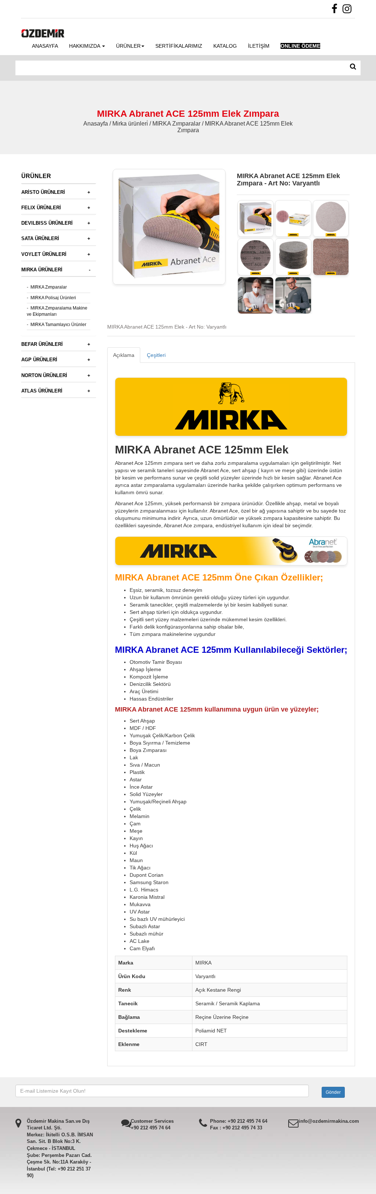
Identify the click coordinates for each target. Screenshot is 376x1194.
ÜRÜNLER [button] (128, 46)
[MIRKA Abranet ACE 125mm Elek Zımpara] (256, 218)
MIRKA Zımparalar (48, 287)
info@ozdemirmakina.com (329, 1121)
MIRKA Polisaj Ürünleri (53, 297)
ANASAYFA (45, 46)
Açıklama (123, 355)
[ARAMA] (353, 67)
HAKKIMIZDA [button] (85, 46)
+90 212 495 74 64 (150, 1127)
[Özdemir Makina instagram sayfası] (349, 11)
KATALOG (225, 46)
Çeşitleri (156, 355)
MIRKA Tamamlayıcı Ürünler (58, 324)
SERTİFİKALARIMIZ (178, 46)
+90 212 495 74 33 (242, 1127)
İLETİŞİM (259, 46)
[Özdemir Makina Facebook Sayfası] (336, 11)
